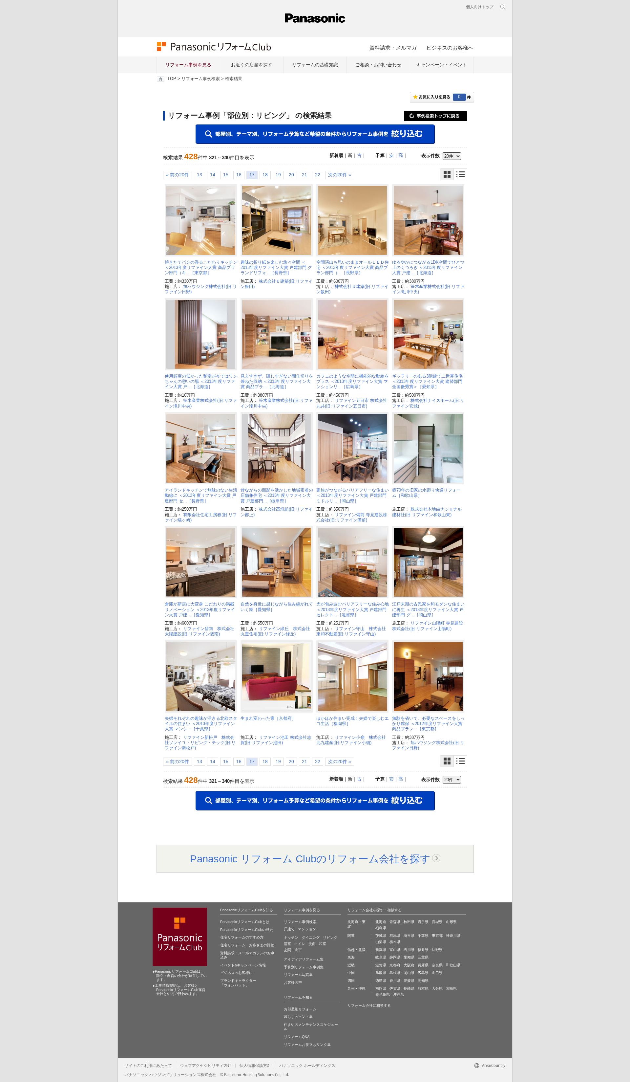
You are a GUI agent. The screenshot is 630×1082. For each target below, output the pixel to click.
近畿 (351, 965)
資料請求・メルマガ (393, 48)
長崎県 (409, 988)
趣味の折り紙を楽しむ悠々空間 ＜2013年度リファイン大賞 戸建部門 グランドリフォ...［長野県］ (276, 268)
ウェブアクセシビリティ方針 (205, 1066)
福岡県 (380, 988)
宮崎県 (451, 988)
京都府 (394, 965)
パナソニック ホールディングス (307, 1066)
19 (278, 174)
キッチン (291, 937)
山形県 (451, 922)
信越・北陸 (356, 950)
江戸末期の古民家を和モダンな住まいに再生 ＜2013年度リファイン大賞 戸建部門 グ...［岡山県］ (428, 609)
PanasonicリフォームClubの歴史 (246, 930)
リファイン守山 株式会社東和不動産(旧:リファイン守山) (351, 631)
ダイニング (311, 937)
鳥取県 (380, 973)
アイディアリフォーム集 (304, 959)
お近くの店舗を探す (251, 64)
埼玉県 (409, 936)
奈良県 (437, 965)
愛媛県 (409, 981)
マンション (307, 929)
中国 (351, 973)
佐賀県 (394, 988)
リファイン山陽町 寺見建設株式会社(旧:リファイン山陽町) (427, 626)
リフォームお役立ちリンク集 (307, 1045)
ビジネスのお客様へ (449, 48)
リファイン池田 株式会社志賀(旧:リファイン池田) (276, 740)
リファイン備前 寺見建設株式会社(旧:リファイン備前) (351, 517)
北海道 (380, 922)
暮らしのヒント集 (298, 1017)
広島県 (423, 973)
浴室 (287, 944)
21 (304, 174)
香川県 (394, 981)
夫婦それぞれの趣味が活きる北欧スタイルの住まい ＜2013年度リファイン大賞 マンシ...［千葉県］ (201, 724)
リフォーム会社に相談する (369, 1005)
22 (317, 174)
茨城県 (380, 936)
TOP (171, 79)
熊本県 (423, 988)
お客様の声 (293, 982)
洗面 (312, 944)
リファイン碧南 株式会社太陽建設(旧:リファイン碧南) (199, 631)
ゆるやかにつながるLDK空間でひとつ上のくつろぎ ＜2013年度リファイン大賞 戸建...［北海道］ (428, 268)
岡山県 (409, 973)
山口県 (437, 973)
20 (291, 174)
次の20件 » (339, 174)
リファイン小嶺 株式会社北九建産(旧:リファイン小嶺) (351, 740)
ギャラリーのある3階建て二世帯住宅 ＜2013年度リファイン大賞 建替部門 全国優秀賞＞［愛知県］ (429, 381)
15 (225, 174)
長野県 (437, 950)
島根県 (394, 973)
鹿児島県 (382, 994)
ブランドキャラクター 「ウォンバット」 (238, 983)
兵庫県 (423, 965)
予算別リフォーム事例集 (304, 967)
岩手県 (423, 922)
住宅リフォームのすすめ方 (241, 937)
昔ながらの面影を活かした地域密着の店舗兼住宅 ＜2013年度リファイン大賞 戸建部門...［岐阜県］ (277, 495)
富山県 (394, 950)
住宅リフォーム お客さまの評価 (247, 945)
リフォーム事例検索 (200, 79)
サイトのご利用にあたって (148, 1066)
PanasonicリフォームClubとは (244, 922)
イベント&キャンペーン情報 (243, 965)
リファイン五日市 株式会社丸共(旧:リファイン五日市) (351, 403)
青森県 (394, 922)
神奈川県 (453, 936)
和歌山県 (453, 965)
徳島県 (380, 981)
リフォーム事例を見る (188, 64)
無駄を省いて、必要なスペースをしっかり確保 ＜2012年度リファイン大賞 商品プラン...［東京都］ (428, 724)
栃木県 (394, 942)
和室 (322, 944)
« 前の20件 (177, 174)
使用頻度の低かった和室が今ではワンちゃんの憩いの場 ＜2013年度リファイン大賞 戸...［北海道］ (201, 381)
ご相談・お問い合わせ (378, 64)
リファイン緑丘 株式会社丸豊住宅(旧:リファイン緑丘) (275, 631)
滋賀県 (380, 965)
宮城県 (437, 922)
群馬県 (394, 936)
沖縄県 (398, 994)
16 (239, 174)
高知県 (423, 981)
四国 (351, 981)
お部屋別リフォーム (300, 1009)
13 (199, 174)
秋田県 (409, 922)
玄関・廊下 (293, 950)
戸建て (289, 929)
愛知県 (409, 957)
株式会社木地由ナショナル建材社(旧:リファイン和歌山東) (427, 512)
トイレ (299, 944)
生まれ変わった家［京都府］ (268, 718)
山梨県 (380, 942)
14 (212, 174)
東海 (351, 957)
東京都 (437, 936)
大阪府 (409, 965)
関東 (351, 936)
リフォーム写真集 (298, 975)
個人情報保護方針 (255, 1066)
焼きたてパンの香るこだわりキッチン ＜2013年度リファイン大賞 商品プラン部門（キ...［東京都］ (201, 268)
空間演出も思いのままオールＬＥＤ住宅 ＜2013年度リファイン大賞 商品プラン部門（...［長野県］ (352, 268)
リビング (330, 937)
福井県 (423, 950)
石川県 (409, 950)
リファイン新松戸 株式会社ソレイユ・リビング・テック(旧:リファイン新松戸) (200, 743)
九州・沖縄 (356, 988)
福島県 (380, 928)
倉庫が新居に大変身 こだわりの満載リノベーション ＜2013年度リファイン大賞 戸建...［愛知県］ (200, 609)
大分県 (437, 988)
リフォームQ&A (296, 1037)
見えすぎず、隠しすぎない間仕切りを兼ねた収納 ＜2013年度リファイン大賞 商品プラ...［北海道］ (277, 381)
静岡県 (394, 957)
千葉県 (423, 936)
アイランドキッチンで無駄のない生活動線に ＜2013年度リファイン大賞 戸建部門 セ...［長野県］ (201, 495)
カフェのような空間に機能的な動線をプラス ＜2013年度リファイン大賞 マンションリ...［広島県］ (352, 381)
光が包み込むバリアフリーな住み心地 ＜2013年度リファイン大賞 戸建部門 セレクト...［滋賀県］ (352, 609)
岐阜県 (380, 957)
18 (265, 174)
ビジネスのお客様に (236, 973)
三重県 (423, 957)
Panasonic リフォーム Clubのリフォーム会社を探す (310, 858)
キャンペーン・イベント (441, 64)
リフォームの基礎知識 (315, 64)
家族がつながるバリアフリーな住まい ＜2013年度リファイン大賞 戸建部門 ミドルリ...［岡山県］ (352, 495)
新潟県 (380, 950)
